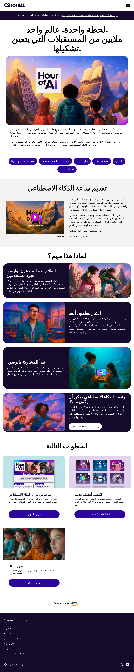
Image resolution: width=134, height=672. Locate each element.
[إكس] (122, 664)
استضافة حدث (101, 161)
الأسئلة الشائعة (67, 169)
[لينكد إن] (127, 664)
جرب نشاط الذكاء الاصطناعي (55, 161)
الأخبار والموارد (10, 643)
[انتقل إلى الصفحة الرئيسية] (14, 5)
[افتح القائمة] (128, 5)
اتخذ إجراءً (8, 633)
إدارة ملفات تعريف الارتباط (15, 653)
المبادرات (7, 628)
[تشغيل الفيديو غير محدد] (35, 217)
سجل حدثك (34, 582)
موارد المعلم (82, 161)
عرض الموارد (34, 514)
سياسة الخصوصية (11, 648)
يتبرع (117, 161)
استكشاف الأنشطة (100, 514)
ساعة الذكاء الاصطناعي (13, 638)
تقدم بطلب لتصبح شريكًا (22, 161)
